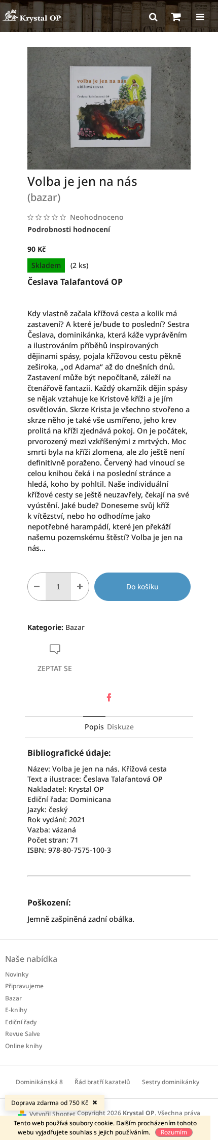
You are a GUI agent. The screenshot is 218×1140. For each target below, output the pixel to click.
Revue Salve (22, 1033)
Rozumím (174, 1132)
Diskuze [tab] (120, 726)
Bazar (75, 627)
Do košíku (142, 586)
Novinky (16, 974)
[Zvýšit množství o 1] (80, 586)
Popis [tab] (94, 726)
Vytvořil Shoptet (52, 1114)
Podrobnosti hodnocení (68, 229)
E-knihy (16, 1009)
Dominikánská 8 (39, 1082)
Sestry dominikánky (170, 1082)
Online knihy (23, 1046)
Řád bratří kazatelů (102, 1082)
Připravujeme (24, 986)
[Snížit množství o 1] (37, 586)
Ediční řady (21, 1022)
